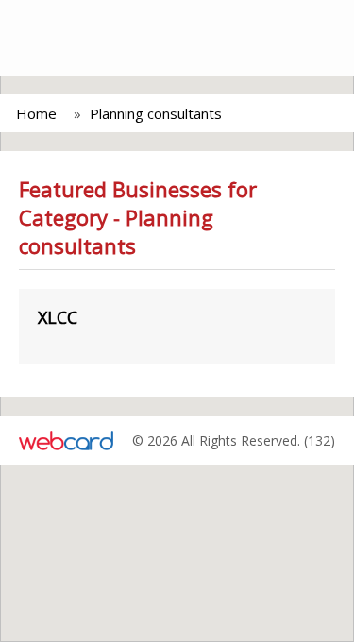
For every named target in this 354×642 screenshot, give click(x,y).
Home (36, 113)
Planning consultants (156, 113)
